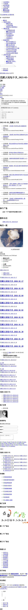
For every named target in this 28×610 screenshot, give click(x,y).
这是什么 (5, 552)
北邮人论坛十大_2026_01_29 (11, 339)
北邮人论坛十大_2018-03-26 (10, 396)
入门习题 (5, 560)
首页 (1, 73)
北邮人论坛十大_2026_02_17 (11, 281)
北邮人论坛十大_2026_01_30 (11, 332)
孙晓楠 (10, 488)
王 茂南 (9, 352)
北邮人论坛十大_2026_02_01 (11, 317)
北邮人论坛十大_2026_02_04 (11, 296)
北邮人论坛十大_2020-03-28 (10, 221)
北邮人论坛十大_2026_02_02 (11, 310)
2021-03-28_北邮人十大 (7, 112)
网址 (1, 432)
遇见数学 (11, 480)
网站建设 (5, 70)
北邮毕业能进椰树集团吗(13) (17, 192)
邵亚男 (10, 482)
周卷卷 (10, 477)
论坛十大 (5, 68)
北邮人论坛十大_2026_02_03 (11, 303)
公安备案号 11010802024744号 (9, 587)
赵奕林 (10, 494)
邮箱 (1, 429)
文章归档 (5, 554)
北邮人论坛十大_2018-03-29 (10, 401)
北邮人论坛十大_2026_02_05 (11, 288)
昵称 (1, 426)
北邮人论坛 (6, 273)
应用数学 (5, 562)
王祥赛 (10, 491)
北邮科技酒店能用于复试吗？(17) (18, 158)
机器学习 (5, 559)
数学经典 (5, 564)
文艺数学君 (10, 14)
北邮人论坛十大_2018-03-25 (10, 395)
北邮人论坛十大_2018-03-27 (10, 398)
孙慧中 (10, 485)
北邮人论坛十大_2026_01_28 (11, 346)
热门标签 (5, 555)
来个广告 (4, 114)
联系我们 (5, 557)
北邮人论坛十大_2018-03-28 (10, 400)
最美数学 (5, 567)
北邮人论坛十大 (6, 73)
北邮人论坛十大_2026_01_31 (11, 324)
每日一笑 (4, 117)
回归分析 (5, 565)
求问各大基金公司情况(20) (16, 152)
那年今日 (4, 116)
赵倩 (8, 497)
